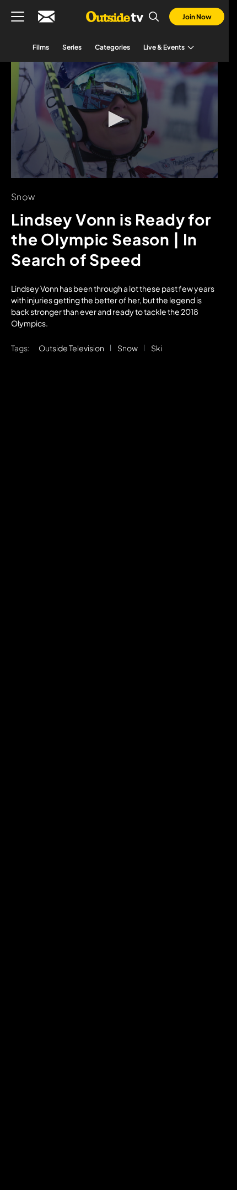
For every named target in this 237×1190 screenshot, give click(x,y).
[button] (115, 119)
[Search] (154, 17)
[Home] (114, 16)
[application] (114, 120)
